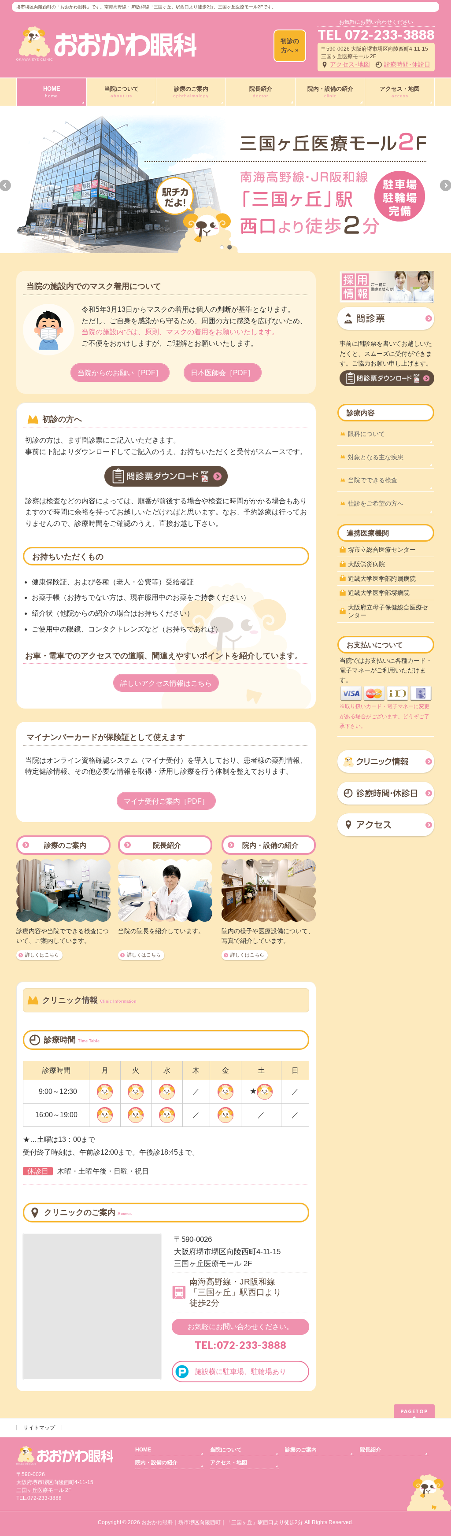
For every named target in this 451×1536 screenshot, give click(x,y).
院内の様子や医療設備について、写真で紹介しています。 (268, 935)
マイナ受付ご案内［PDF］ (166, 801)
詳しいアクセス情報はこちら (166, 683)
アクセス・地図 (228, 1462)
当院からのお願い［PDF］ (120, 373)
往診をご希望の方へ (375, 503)
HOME (143, 1450)
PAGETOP (414, 1411)
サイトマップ (39, 1427)
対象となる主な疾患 (375, 457)
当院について (226, 1450)
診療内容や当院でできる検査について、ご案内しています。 (62, 935)
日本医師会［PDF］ (223, 373)
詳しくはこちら (42, 954)
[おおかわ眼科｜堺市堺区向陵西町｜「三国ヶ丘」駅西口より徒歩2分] (106, 51)
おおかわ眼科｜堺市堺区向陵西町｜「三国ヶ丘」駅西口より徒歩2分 (222, 1522)
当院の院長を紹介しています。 (161, 930)
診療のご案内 (65, 845)
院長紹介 (167, 845)
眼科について (366, 433)
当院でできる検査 (372, 480)
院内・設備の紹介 (270, 845)
